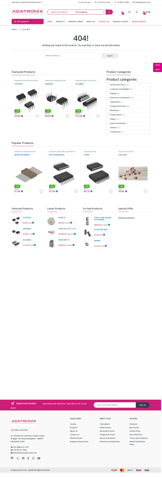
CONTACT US (104, 21)
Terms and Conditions (139, 438)
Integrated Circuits (20, 80)
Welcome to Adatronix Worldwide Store (27, 2)
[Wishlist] (129, 12)
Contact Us (74, 434)
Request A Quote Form (79, 441)
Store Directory (136, 434)
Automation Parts (117, 85)
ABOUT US (90, 21)
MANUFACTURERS (75, 21)
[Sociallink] (12, 458)
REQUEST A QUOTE (120, 21)
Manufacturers (76, 438)
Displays (113, 93)
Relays (113, 119)
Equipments (115, 102)
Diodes (120, 152)
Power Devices (116, 115)
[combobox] (60, 12)
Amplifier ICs (49, 80)
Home (14, 29)
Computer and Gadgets (120, 89)
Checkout (133, 424)
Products (73, 427)
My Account (134, 427)
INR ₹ (156, 69)
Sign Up (142, 405)
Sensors (113, 127)
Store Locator (86, 2)
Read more (41, 191)
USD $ (156, 65)
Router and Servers (118, 123)
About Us (73, 431)
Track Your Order (103, 2)
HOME (49, 21)
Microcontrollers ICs (68, 152)
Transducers (115, 132)
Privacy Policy (135, 431)
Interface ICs (92, 80)
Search (110, 56)
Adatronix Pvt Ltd (20, 470)
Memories (114, 110)
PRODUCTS (60, 21)
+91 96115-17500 (123, 2)
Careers (73, 424)
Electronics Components (120, 97)
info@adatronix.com (142, 2)
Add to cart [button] (37, 116)
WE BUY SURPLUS (139, 21)
